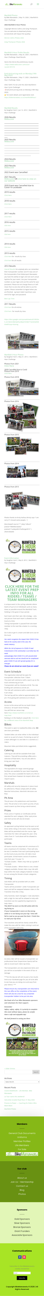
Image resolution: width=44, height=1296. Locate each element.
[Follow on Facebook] (20, 1257)
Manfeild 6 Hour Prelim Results (16, 52)
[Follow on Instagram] (24, 1257)
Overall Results (9, 269)
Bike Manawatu (12, 17)
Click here (7, 234)
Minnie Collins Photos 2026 (14, 38)
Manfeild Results (11, 108)
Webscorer (9, 119)
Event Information (11, 558)
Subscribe (22, 1278)
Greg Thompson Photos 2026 (14, 42)
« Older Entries (9, 1069)
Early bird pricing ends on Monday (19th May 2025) (20, 74)
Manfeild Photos (11, 15)
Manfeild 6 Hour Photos (13, 355)
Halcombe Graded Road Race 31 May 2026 (19, 1100)
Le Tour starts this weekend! (14, 1097)
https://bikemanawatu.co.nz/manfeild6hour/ (20, 97)
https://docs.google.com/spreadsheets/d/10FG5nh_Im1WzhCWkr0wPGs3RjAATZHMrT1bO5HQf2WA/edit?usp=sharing (21, 321)
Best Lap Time (9, 299)
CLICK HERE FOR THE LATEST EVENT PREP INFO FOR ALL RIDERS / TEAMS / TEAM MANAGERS (22, 593)
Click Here (8, 195)
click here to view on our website (20, 180)
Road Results (21, 57)
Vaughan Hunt (12, 110)
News (18, 80)
